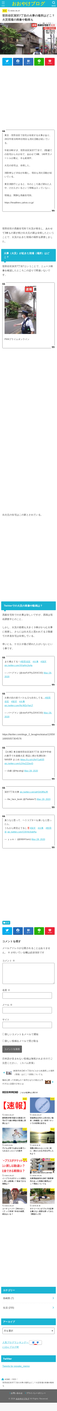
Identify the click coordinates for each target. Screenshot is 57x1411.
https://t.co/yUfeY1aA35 (32, 759)
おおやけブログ (28, 3)
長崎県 (8, 1298)
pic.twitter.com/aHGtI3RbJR (34, 792)
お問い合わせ (17, 1393)
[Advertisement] (28, 95)
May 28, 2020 (31, 771)
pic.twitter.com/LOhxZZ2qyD (19, 763)
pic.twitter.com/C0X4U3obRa (22, 832)
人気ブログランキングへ (15, 1342)
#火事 (35, 661)
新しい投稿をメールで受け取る (21, 1041)
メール (7, 1004)
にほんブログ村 (10, 1347)
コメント (8, 960)
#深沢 (43, 661)
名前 (6, 990)
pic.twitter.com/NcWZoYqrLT (19, 705)
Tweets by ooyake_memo (16, 1366)
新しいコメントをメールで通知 (21, 1034)
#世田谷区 (25, 661)
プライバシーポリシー (36, 1393)
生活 (4, 11)
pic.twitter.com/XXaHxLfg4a (18, 665)
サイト (6, 1019)
